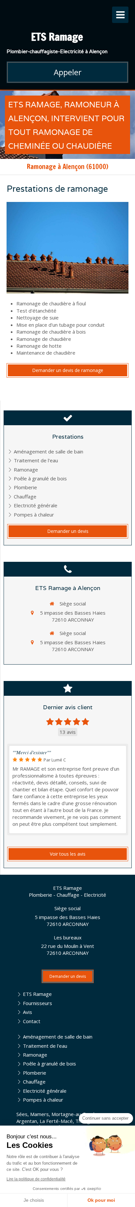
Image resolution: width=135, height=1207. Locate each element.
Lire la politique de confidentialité (36, 1179)
